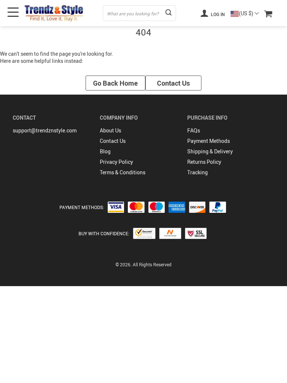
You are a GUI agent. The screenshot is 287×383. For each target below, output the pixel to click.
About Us (110, 130)
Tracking (197, 172)
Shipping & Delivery (210, 151)
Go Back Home (115, 83)
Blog (105, 151)
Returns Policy (204, 161)
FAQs (193, 130)
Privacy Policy (116, 161)
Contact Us (173, 83)
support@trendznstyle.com (45, 130)
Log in (217, 14)
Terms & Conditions (122, 172)
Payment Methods (208, 140)
